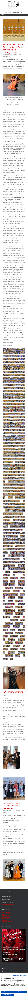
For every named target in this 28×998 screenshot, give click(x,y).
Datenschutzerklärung (7, 921)
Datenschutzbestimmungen (20, 975)
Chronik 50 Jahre (6, 917)
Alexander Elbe (6, 56)
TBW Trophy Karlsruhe (13, 692)
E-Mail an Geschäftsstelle (8, 904)
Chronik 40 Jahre (6, 915)
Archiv (3, 914)
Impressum (4, 920)
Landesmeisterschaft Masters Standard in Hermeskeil (12, 806)
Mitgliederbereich (6, 912)
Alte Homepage (5, 918)
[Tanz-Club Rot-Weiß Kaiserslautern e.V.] (14, 5)
